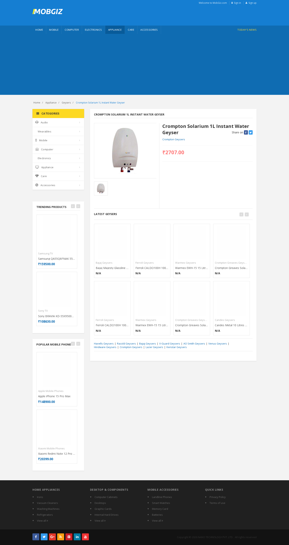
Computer (72, 29)
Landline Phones (162, 497)
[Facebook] (35, 536)
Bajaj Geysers (104, 262)
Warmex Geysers (145, 320)
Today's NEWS (247, 29)
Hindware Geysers (105, 347)
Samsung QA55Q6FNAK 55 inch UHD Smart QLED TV (56, 258)
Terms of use (217, 503)
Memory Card (160, 509)
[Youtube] (85, 536)
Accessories (149, 29)
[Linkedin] (77, 536)
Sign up (253, 3)
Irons (40, 497)
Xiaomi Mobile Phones (51, 448)
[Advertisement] (144, 65)
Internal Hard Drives (107, 514)
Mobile (54, 29)
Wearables (44, 131)
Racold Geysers (126, 343)
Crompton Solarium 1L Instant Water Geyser (100, 102)
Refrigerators (45, 514)
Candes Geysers (225, 320)
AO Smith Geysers (194, 343)
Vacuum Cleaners (47, 503)
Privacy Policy (218, 497)
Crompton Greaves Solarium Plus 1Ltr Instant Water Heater (191, 325)
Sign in (237, 3)
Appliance (115, 29)
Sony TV (43, 310)
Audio (44, 122)
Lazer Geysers (154, 347)
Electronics (93, 29)
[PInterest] (68, 536)
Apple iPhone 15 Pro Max (54, 396)
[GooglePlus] (52, 536)
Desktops (100, 503)
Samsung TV (45, 253)
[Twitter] (44, 536)
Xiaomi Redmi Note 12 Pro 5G (56, 453)
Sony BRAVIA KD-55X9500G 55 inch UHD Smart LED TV (56, 316)
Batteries (157, 514)
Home (39, 29)
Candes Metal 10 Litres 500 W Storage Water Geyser (231, 325)
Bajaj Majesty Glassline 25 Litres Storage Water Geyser (112, 267)
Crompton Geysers (173, 139)
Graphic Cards (103, 509)
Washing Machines (48, 509)
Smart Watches (161, 503)
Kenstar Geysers (177, 347)
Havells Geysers (104, 343)
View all (42, 520)
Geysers (66, 102)
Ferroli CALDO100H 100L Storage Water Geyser (112, 325)
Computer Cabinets (106, 497)
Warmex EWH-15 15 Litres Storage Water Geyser (152, 325)
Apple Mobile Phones (51, 391)
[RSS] (60, 536)
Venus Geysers (217, 343)
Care (131, 29)
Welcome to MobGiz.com (213, 3)
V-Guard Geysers (169, 343)
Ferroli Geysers (105, 320)
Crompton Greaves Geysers (191, 320)
